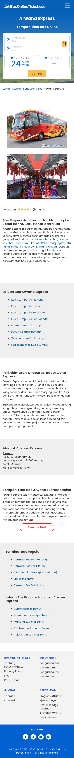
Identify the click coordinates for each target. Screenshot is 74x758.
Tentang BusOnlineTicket (14, 664)
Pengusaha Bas (32, 88)
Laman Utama (12, 88)
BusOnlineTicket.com (53, 749)
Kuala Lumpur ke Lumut (26, 306)
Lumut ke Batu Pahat (35, 243)
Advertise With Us (51, 713)
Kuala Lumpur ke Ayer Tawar (31, 615)
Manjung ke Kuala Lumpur (27, 325)
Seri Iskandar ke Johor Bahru (31, 628)
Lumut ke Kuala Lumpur (26, 332)
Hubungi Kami (13, 671)
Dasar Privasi (23, 752)
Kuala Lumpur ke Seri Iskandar (29, 319)
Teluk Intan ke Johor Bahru (30, 634)
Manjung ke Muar (47, 246)
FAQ (6, 675)
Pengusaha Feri (49, 672)
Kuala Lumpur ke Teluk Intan (29, 312)
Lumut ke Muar (20, 246)
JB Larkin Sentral (24, 579)
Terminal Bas (48, 667)
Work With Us (48, 717)
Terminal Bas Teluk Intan (29, 566)
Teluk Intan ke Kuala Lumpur (29, 338)
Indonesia (10, 700)
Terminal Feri (48, 676)
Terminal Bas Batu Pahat (29, 585)
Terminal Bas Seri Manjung (30, 559)
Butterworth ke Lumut (27, 609)
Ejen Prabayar (48, 700)
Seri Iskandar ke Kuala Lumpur (29, 345)
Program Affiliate (50, 696)
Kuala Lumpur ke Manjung (27, 299)
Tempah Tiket (37, 527)
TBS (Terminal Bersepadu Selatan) (35, 572)
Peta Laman (11, 680)
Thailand (9, 696)
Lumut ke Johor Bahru (43, 239)
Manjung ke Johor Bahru (29, 621)
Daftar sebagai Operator (49, 706)
